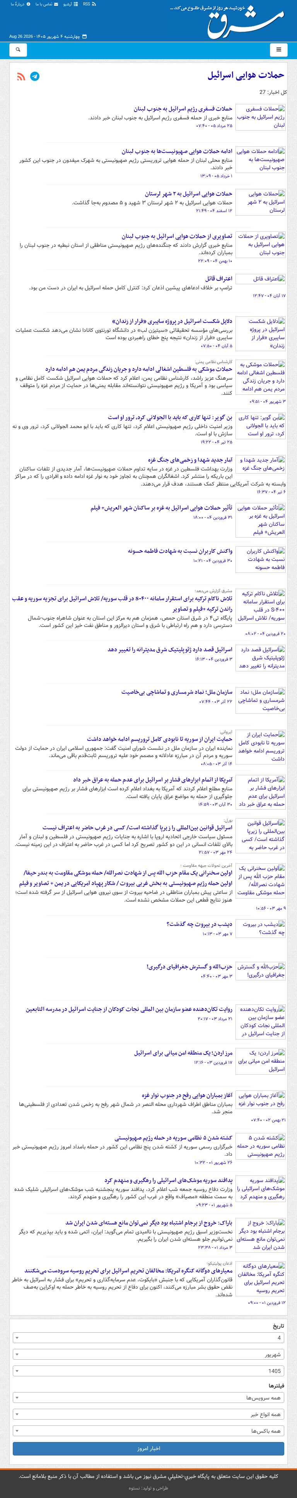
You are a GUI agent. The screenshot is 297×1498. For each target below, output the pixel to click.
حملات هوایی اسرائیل (246, 75)
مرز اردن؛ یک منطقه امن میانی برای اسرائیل (183, 1053)
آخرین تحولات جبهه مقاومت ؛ (206, 865)
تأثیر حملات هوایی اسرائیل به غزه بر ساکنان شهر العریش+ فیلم (161, 508)
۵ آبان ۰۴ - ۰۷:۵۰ (216, 346)
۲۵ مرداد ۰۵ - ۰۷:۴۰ (214, 125)
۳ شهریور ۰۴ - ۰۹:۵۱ (267, 401)
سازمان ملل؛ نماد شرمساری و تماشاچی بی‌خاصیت (176, 692)
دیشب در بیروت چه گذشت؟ (199, 924)
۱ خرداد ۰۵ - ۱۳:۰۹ (216, 176)
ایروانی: (225, 732)
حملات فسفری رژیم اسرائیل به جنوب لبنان (183, 109)
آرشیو (68, 4)
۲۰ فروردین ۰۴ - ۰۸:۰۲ (265, 633)
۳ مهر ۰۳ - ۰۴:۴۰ (216, 976)
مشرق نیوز (230, 19)
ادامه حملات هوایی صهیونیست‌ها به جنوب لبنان (177, 151)
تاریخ (278, 1326)
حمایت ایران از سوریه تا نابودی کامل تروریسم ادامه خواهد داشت (159, 739)
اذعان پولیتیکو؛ (219, 1263)
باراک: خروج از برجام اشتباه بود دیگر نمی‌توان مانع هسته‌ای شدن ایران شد (148, 1223)
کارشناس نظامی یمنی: (213, 362)
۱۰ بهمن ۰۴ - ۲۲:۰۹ (215, 261)
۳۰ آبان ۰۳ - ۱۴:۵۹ (215, 804)
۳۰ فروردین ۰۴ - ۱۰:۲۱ (212, 560)
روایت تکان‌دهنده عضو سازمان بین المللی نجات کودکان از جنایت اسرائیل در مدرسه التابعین (129, 1009)
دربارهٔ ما (18, 4)
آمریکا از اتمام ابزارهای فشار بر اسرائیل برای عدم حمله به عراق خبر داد (152, 780)
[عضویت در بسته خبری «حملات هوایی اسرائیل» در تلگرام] (34, 77)
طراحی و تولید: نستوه (148, 1488)
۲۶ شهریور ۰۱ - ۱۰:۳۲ (213, 1162)
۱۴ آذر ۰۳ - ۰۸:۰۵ (216, 764)
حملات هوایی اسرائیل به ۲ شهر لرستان (188, 194)
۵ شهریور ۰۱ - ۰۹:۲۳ (214, 1205)
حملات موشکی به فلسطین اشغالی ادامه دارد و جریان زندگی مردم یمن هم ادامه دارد (138, 369)
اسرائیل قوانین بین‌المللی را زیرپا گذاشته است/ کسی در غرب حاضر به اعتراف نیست (137, 828)
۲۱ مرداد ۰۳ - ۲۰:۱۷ (215, 1019)
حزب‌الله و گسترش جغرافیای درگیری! (189, 967)
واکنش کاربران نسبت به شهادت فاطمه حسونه (180, 551)
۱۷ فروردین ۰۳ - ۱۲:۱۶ (213, 1062)
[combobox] (148, 1337)
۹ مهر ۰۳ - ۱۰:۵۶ (271, 908)
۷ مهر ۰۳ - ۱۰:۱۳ (217, 934)
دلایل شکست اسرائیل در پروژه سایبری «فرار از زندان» (172, 321)
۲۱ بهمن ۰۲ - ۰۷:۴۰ (268, 1120)
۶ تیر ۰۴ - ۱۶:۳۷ (271, 492)
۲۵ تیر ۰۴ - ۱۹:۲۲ (216, 442)
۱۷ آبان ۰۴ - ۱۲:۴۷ (269, 295)
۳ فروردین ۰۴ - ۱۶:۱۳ (213, 659)
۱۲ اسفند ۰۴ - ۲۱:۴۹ (214, 210)
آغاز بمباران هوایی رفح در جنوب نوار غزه (187, 1095)
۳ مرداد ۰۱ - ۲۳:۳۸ (215, 1247)
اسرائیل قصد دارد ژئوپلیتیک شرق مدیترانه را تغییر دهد (170, 650)
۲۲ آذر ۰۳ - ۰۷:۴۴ (215, 701)
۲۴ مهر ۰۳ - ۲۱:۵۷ (215, 852)
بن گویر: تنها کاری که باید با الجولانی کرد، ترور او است (170, 418)
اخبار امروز (148, 1448)
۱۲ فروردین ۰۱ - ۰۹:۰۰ (267, 1302)
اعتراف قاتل (218, 279)
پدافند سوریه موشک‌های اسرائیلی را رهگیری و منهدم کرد (168, 1180)
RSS (87, 4)
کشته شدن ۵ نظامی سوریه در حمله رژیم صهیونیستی (173, 1138)
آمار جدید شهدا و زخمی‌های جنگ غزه (190, 460)
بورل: (228, 820)
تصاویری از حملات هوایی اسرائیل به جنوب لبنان (177, 236)
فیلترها (276, 1386)
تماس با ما (44, 4)
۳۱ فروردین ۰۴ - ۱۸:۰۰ (212, 517)
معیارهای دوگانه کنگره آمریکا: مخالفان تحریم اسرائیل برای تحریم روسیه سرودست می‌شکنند (128, 1271)
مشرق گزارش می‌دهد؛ (213, 591)
